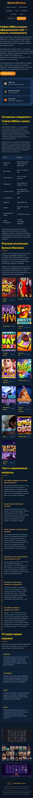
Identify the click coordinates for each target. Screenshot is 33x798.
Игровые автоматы (11, 7)
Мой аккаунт (11, 18)
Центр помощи (23, 7)
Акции (16, 10)
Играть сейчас (8, 73)
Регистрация (21, 18)
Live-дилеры (13, 14)
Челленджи (24, 10)
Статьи (21, 14)
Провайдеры (9, 10)
